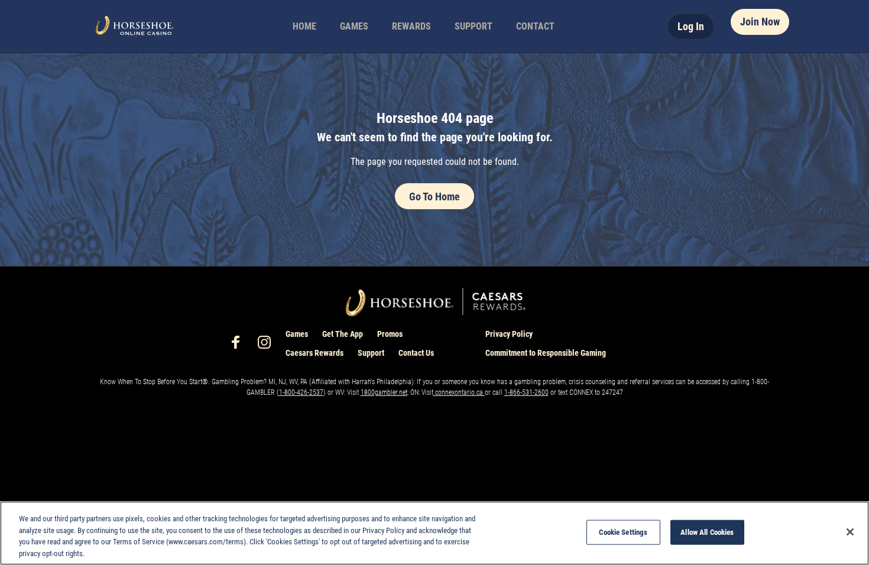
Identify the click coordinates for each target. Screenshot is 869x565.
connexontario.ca (459, 392)
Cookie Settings (623, 532)
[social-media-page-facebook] (239, 345)
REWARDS (411, 26)
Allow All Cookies (707, 532)
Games (297, 334)
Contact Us (416, 353)
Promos (390, 334)
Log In (690, 26)
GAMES (354, 26)
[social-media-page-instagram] (267, 345)
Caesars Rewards (314, 353)
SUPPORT (473, 26)
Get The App (342, 334)
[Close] (850, 532)
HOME (304, 26)
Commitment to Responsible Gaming (545, 353)
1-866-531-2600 (526, 392)
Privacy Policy (509, 334)
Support (371, 353)
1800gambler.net (384, 392)
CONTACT (535, 26)
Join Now (760, 21)
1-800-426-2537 (301, 392)
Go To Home (434, 196)
